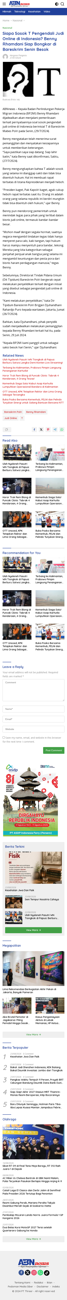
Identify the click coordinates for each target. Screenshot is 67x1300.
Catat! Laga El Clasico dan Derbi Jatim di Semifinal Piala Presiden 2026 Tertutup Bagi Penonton (31, 1192)
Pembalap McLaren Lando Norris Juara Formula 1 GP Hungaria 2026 (33, 1216)
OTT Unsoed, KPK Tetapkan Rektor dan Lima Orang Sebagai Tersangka (32, 393)
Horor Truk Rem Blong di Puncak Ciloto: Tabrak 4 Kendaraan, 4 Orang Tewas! (31, 377)
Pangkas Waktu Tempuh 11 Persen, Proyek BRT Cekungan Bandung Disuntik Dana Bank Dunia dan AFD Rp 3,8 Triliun (37, 1081)
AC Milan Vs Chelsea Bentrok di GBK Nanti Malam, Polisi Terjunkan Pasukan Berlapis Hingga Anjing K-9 (32, 1180)
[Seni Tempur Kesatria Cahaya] (13, 901)
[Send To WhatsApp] (61, 429)
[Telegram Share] (55, 429)
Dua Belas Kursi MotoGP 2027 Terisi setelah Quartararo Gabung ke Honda (27, 1229)
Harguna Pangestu (18, 55)
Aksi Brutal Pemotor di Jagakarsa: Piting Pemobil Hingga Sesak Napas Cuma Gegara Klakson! (15, 1020)
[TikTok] (46, 1273)
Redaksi (38, 1282)
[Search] (62, 4)
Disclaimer (43, 1286)
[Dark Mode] (57, 4)
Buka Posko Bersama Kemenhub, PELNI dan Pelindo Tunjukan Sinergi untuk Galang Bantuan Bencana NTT (33, 401)
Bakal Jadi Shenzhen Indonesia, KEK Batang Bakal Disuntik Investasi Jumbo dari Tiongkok (36, 1069)
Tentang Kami (22, 1282)
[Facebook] (21, 1273)
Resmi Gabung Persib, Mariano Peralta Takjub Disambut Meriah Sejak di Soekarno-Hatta (29, 1204)
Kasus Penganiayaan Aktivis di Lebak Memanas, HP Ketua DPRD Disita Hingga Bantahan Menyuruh (48, 1020)
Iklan (49, 1282)
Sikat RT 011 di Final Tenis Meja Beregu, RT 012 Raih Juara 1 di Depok (31, 1167)
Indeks (56, 1286)
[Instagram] (34, 1273)
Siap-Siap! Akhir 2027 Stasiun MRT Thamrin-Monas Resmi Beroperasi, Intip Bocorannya (35, 1093)
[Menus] (5, 4)
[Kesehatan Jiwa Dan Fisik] (33, 868)
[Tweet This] (41, 429)
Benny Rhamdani (36, 412)
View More (32, 930)
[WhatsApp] (40, 1273)
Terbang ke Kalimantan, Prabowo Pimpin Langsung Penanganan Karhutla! (32, 369)
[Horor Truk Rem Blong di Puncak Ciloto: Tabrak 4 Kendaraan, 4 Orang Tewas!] (17, 486)
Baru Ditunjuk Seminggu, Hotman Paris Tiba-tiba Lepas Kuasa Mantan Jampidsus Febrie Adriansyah (35, 1106)
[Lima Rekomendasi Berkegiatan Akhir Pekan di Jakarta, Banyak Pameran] (33, 968)
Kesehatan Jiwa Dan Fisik (19, 890)
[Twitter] (27, 1273)
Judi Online (10, 418)
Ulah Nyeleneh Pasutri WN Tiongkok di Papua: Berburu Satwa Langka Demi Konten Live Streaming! (33, 361)
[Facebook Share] (34, 429)
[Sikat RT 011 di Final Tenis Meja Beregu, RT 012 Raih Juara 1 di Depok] (33, 1141)
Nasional (7, 27)
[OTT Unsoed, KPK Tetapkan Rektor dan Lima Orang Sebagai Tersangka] (17, 519)
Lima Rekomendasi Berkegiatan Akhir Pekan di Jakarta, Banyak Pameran (29, 991)
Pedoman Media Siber (20, 1286)
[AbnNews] (19, 4)
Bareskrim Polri (13, 412)
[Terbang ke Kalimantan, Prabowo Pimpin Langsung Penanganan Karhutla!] (50, 452)
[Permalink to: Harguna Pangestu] (5, 56)
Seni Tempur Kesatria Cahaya (42, 899)
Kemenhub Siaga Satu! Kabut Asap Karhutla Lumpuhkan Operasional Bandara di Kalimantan (30, 385)
